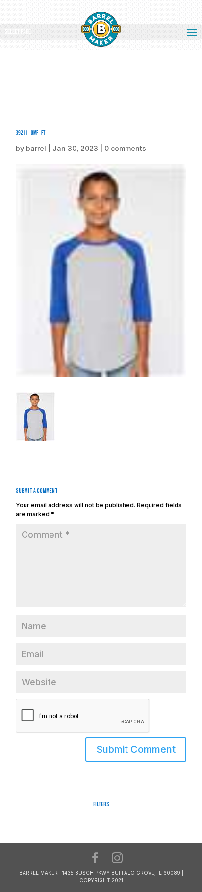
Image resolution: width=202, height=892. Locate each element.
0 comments (125, 148)
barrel (36, 148)
